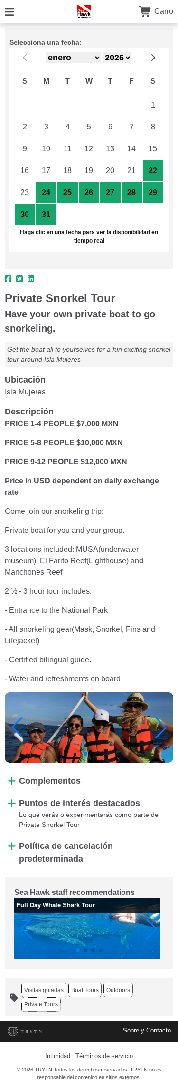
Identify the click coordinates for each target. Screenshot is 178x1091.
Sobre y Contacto (147, 1030)
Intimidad (57, 1056)
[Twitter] (19, 279)
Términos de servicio (104, 1056)
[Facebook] (8, 279)
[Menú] (9, 11)
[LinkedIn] (31, 279)
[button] (17, 727)
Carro (162, 11)
